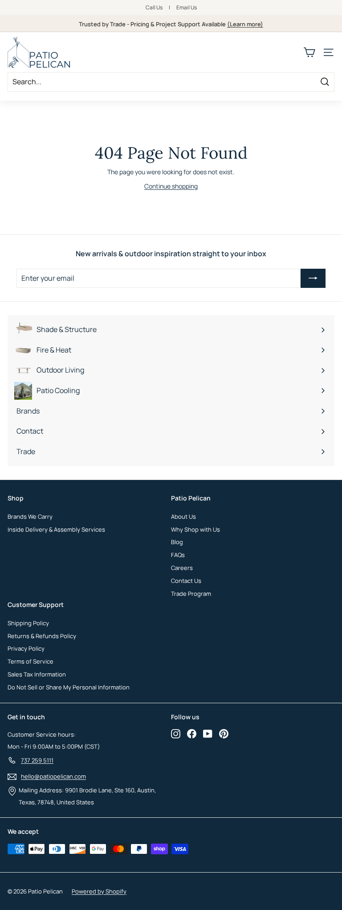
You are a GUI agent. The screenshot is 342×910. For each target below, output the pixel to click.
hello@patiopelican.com (53, 776)
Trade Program (191, 594)
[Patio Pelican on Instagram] (175, 733)
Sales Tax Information (37, 674)
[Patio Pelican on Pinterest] (223, 733)
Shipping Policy (28, 623)
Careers (182, 568)
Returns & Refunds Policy (42, 636)
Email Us (186, 7)
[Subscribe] (313, 278)
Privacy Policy (26, 648)
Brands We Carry (30, 516)
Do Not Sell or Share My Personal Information (69, 687)
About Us (183, 516)
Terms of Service (30, 661)
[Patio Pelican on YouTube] (207, 733)
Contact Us (186, 581)
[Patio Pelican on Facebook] (191, 733)
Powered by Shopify (99, 891)
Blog (177, 542)
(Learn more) (245, 24)
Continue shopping (171, 186)
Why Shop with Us (195, 529)
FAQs (178, 555)
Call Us (154, 7)
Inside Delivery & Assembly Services (56, 529)
